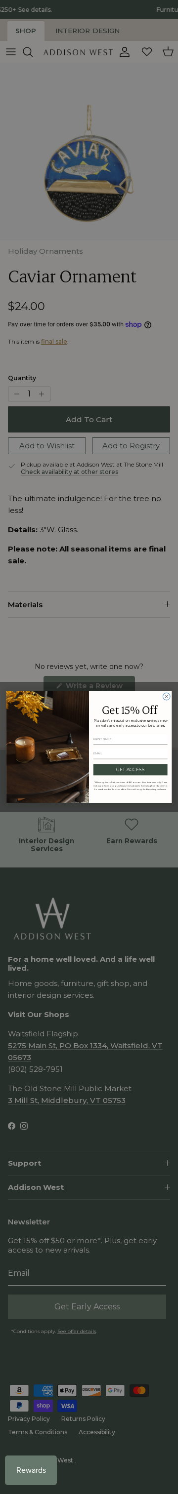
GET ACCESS (130, 769)
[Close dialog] (166, 696)
